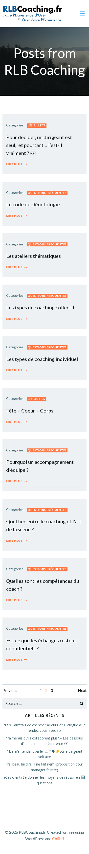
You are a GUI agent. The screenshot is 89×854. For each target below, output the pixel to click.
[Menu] (82, 13)
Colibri (58, 838)
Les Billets (37, 125)
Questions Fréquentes (47, 192)
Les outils (36, 398)
